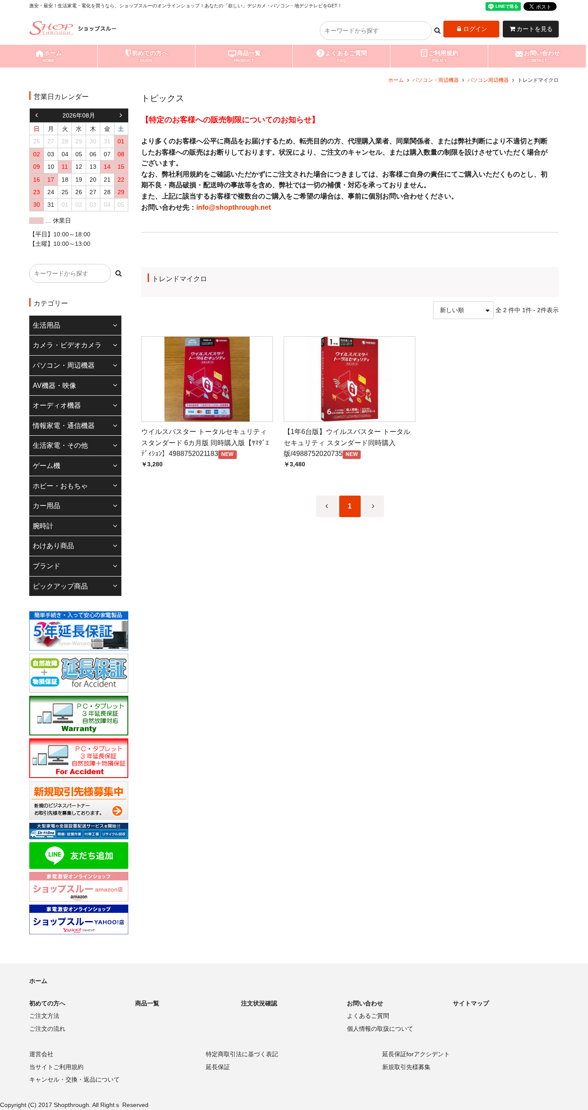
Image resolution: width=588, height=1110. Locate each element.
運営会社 (41, 1054)
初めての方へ (150, 56)
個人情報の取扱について (380, 1028)
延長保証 (218, 1066)
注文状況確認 (259, 1003)
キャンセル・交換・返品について (74, 1079)
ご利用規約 (443, 56)
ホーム (52, 56)
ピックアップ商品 (60, 586)
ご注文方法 (44, 1015)
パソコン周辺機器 (488, 80)
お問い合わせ (542, 56)
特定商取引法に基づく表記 (242, 1054)
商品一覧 (247, 56)
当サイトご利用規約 (56, 1066)
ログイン (475, 28)
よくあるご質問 (346, 56)
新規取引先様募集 (406, 1066)
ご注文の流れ (47, 1028)
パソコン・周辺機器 (435, 80)
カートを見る (535, 28)
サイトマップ (471, 1003)
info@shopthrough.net (233, 207)
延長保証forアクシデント (416, 1054)
